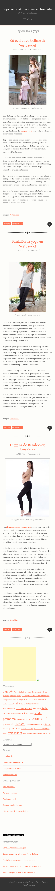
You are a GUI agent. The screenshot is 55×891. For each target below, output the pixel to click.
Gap (34, 708)
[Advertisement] (19, 664)
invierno (38, 709)
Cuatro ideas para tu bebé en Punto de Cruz (20, 854)
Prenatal (20, 724)
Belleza (23, 692)
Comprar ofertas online (12, 768)
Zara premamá (9, 786)
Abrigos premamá (10, 793)
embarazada (40, 699)
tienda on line (38, 729)
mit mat (26, 713)
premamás (8, 724)
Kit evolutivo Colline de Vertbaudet (27, 43)
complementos (9, 699)
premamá (40, 718)
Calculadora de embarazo (13, 762)
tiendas (45, 728)
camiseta (12, 696)
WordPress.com (29, 885)
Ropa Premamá (36, 49)
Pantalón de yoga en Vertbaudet (27, 244)
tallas (23, 729)
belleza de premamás (34, 692)
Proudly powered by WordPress (21, 882)
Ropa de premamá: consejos (14, 848)
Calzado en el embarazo (12, 805)
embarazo (19, 703)
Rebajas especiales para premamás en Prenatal (22, 866)
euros (28, 703)
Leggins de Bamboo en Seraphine (27, 447)
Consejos (19, 699)
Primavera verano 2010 (35, 724)
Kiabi (44, 708)
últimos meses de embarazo (18, 527)
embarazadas (8, 704)
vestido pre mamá (34, 733)
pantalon (19, 719)
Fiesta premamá (9, 799)
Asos (15, 692)
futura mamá (24, 708)
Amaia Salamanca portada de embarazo (19, 860)
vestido (25, 733)
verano (5, 733)
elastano (28, 699)
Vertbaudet (14, 215)
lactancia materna (10, 774)
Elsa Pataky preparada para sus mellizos (19, 872)
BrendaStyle (8, 756)
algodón (8, 691)
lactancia (6, 713)
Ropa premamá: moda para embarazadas (27, 9)
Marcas (7, 224)
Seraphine (14, 620)
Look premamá (15, 713)
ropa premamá (26, 131)
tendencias (29, 728)
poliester (26, 719)
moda (32, 713)
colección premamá (35, 695)
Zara (49, 733)
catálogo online (21, 696)
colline (46, 695)
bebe (19, 692)
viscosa (44, 733)
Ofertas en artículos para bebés (16, 811)
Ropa (47, 724)
